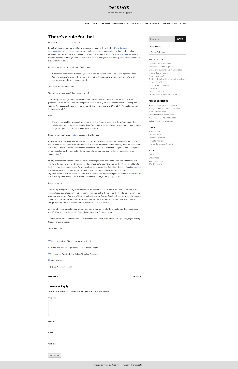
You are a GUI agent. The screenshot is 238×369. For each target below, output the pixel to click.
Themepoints (136, 365)
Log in (151, 155)
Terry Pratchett (123, 54)
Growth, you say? (156, 76)
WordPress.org (155, 164)
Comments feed (156, 161)
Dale (78, 43)
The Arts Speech (152, 24)
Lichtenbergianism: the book (115, 24)
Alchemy (114, 51)
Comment (53, 298)
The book (136, 276)
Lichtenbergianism (157, 138)
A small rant (169, 115)
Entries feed (154, 158)
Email (51, 333)
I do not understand (164, 121)
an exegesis (136, 167)
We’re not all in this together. (161, 67)
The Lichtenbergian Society (161, 144)
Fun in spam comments (159, 85)
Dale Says (119, 7)
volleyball (153, 108)
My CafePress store (157, 141)
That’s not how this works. (160, 64)
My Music (136, 24)
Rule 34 (75, 135)
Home (87, 24)
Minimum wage (170, 105)
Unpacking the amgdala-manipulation (165, 70)
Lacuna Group (155, 135)
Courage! (153, 88)
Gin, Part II (54, 276)
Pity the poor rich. (156, 91)
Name (51, 322)
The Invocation (170, 24)
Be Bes (183, 24)
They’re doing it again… (158, 73)
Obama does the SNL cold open (163, 95)
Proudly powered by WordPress (107, 365)
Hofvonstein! (154, 131)
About (96, 24)
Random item (65, 267)
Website (52, 344)
